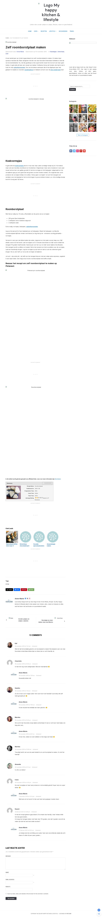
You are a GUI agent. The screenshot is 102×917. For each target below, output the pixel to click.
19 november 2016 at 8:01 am (27, 734)
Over (35, 31)
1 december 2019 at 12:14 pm (26, 796)
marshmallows (28, 70)
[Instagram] (29, 599)
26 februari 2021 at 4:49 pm (22, 811)
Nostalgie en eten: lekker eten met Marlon (45, 621)
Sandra (17, 688)
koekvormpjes (19, 165)
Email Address (10, 879)
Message (8, 856)
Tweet (10, 589)
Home (30, 31)
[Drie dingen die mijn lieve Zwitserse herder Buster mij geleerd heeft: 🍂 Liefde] (82, 118)
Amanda (18, 764)
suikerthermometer (19, 67)
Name (7, 872)
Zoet (7, 53)
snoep (7, 584)
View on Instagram (83, 135)
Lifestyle (52, 31)
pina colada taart (56, 70)
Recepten (44, 31)
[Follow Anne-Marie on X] (27, 599)
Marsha (17, 717)
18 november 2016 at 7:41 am (22, 646)
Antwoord (34, 646)
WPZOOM (69, 913)
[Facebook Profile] (25, 599)
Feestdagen (53, 51)
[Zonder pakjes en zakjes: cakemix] (13, 620)
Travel (72, 31)
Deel (17, 589)
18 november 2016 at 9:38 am (23, 664)
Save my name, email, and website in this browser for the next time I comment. (27, 893)
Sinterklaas (61, 51)
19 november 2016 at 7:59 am (27, 675)
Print (32, 589)
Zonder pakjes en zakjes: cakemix (23, 620)
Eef (16, 643)
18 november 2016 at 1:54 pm (22, 690)
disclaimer (58, 479)
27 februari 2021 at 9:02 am (26, 830)
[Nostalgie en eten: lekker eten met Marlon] (58, 621)
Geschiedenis (63, 31)
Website (8, 886)
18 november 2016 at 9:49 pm (23, 720)
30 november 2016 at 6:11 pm (23, 767)
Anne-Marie (20, 51)
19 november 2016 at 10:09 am (23, 749)
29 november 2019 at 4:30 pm (23, 782)
